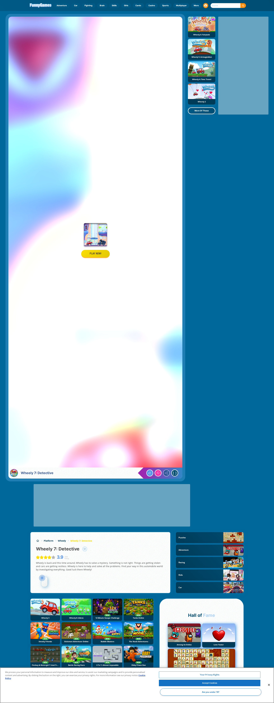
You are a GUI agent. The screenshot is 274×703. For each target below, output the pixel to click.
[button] (205, 5)
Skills (114, 5)
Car (75, 5)
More (196, 5)
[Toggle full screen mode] (174, 473)
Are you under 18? (210, 692)
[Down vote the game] (158, 473)
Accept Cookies (209, 682)
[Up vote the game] (149, 473)
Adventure (62, 5)
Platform (48, 540)
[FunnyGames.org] (37, 540)
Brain (102, 5)
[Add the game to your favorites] (84, 549)
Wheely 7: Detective (81, 540)
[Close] (268, 684)
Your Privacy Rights (209, 674)
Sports (165, 5)
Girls (126, 5)
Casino (151, 5)
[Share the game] (166, 473)
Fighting (88, 5)
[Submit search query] (243, 5)
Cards (138, 5)
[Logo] (40, 5)
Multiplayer (181, 5)
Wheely (62, 540)
